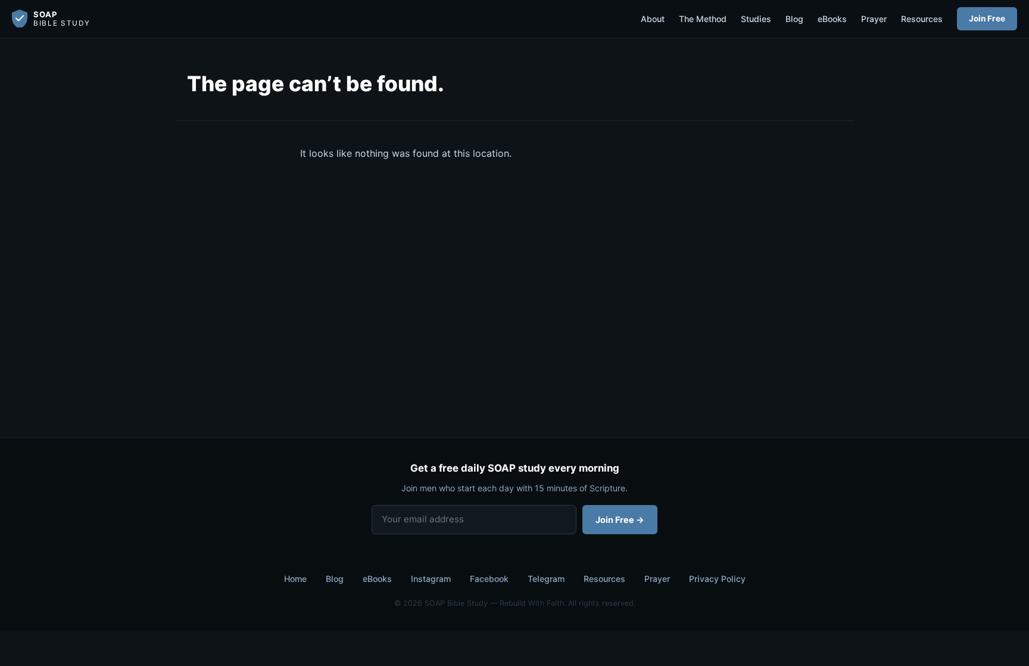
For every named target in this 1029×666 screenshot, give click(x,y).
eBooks (832, 19)
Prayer (874, 19)
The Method (702, 19)
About (653, 19)
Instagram (431, 579)
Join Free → (619, 520)
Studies (756, 19)
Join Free (987, 18)
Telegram (546, 579)
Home (295, 579)
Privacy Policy (717, 579)
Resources (922, 19)
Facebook (489, 579)
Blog (794, 19)
